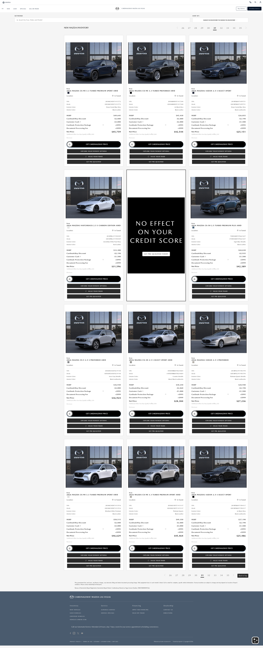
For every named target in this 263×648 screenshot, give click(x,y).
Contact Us (168, 609)
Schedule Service (254, 8)
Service (104, 606)
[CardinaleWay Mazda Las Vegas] (118, 8)
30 (208, 28)
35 (240, 28)
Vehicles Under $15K (78, 619)
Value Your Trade (95, 156)
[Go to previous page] (177, 28)
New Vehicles (75, 609)
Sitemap (97, 641)
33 (227, 28)
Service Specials (107, 613)
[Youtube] (82, 633)
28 (195, 28)
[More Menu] (3, 9)
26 (183, 28)
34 (234, 28)
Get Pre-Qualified (93, 162)
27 (189, 28)
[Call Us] (251, 2)
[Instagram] (74, 633)
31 (214, 28)
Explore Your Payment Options (94, 151)
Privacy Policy (75, 641)
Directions (168, 613)
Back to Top (243, 576)
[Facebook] (70, 633)
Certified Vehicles (77, 616)
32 (221, 28)
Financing (136, 606)
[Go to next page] (246, 28)
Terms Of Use (87, 641)
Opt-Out (115, 641)
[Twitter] (78, 633)
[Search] (256, 2)
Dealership (168, 606)
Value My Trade (138, 613)
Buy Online (241, 8)
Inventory (74, 606)
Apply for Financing (140, 609)
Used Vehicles (75, 613)
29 (202, 28)
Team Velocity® (165, 641)
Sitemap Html (106, 641)
